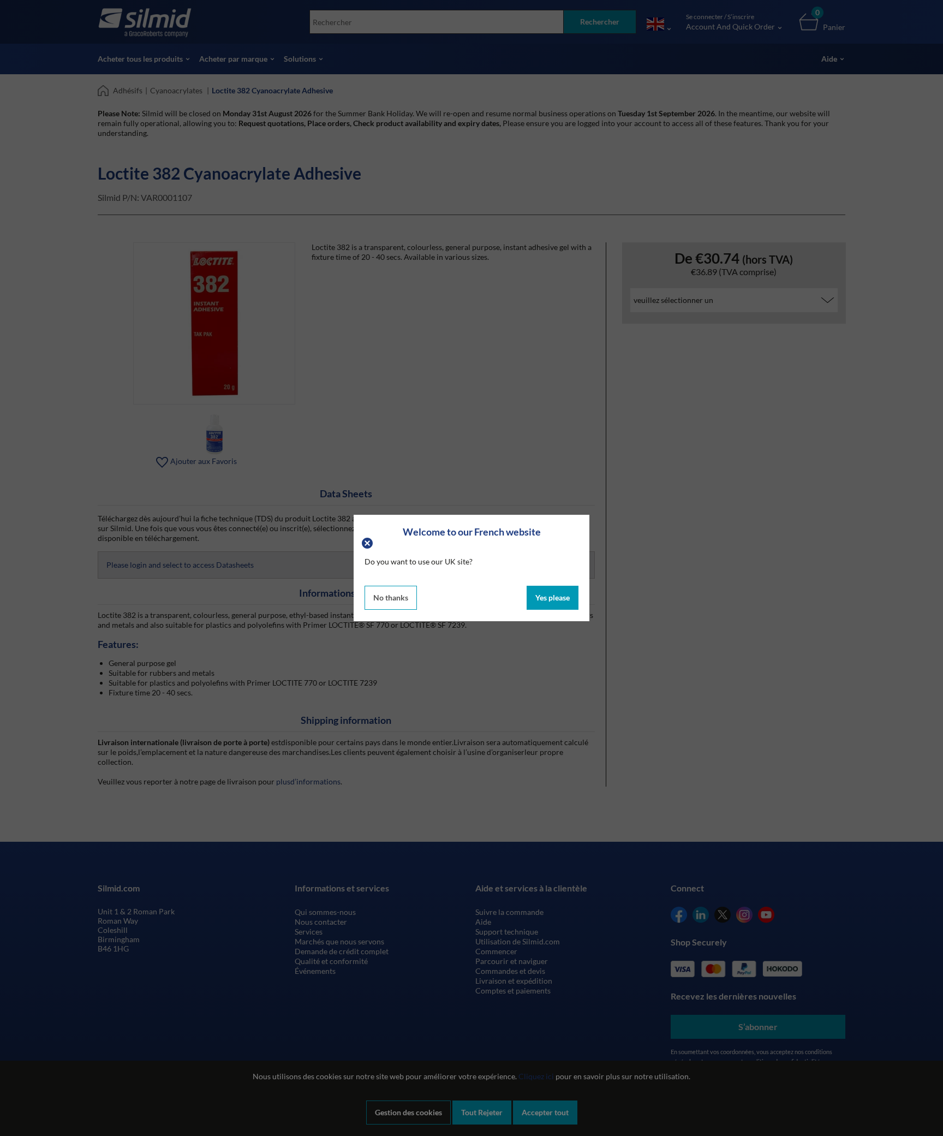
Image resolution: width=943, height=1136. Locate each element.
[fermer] (369, 542)
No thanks (390, 597)
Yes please (552, 597)
